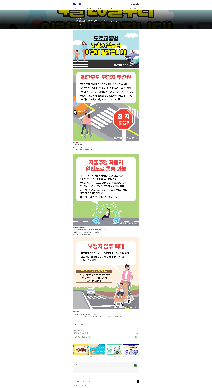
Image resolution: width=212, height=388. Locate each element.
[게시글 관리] (78, 324)
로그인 (90, 381)
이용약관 (74, 381)
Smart (135, 4)
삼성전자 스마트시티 (79, 364)
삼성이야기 (77, 8)
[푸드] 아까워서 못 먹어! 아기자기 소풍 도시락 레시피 (82, 337)
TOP (138, 381)
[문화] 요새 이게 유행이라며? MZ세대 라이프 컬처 (82, 336)
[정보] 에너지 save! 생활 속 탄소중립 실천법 (81, 335)
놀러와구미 (111, 8)
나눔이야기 (88, 8)
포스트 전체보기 (85, 381)
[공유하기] (77, 324)
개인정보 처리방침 (79, 381)
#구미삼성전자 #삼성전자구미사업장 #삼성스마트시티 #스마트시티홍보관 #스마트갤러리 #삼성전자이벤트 (92, 365)
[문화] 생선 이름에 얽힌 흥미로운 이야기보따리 (81, 333)
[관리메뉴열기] (210, 2)
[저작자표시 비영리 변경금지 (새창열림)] (85, 324)
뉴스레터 (100, 8)
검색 (138, 9)
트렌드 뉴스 (80, 330)
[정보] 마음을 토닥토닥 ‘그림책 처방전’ (80, 332)
